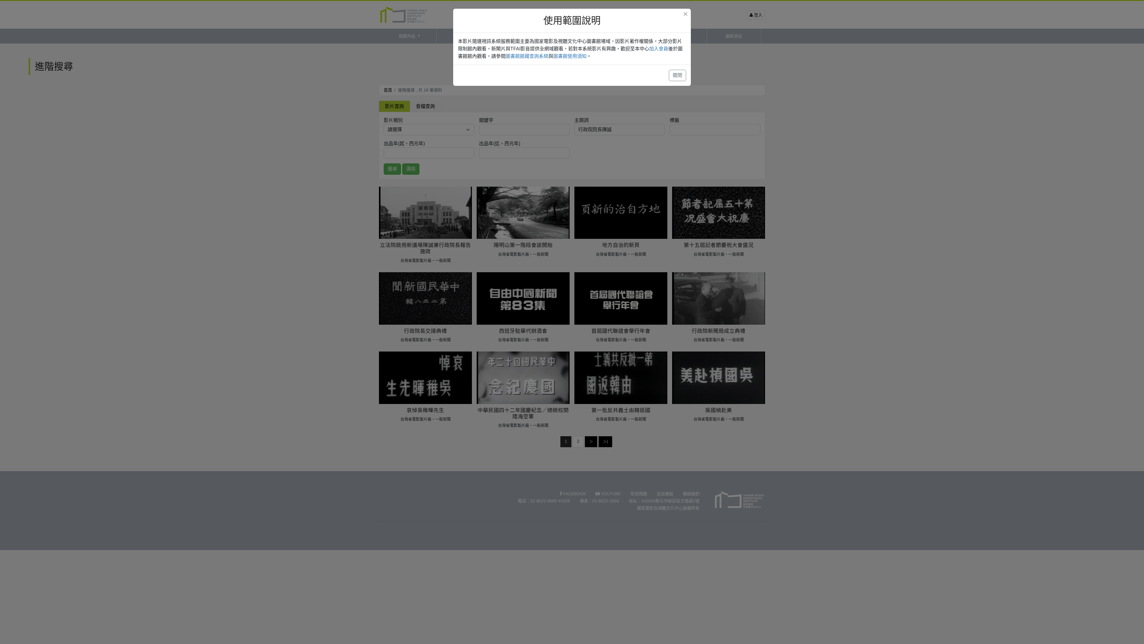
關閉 (677, 75)
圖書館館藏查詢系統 (527, 56)
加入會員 (658, 48)
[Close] (685, 14)
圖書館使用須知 (570, 56)
